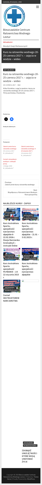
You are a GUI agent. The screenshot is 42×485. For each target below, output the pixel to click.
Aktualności (9, 70)
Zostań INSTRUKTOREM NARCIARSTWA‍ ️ (11, 298)
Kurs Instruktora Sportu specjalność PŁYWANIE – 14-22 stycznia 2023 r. (11, 270)
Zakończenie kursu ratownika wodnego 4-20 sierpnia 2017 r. (28, 148)
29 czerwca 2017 (9, 85)
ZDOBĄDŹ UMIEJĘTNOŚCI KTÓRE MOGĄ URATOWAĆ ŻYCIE (29, 456)
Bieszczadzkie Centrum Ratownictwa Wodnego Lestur (16, 33)
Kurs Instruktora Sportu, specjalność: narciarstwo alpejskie (29, 269)
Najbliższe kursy (11, 218)
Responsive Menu (37, 7)
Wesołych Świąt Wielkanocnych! (15, 46)
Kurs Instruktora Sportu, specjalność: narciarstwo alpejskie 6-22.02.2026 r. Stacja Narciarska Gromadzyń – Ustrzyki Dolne (11, 234)
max (18, 85)
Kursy (7, 215)
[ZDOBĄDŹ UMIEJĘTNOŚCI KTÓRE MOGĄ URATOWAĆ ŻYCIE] (30, 364)
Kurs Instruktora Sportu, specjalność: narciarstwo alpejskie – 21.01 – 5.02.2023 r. (30, 230)
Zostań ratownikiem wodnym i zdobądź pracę (10, 161)
